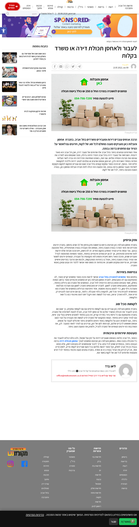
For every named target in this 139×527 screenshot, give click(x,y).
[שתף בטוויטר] (73, 66)
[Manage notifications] (132, 521)
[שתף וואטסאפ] (67, 66)
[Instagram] (10, 464)
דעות (110, 6)
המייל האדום (11, 6)
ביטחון (124, 456)
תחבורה (45, 461)
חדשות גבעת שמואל (98, 479)
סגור (113, 521)
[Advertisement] (98, 408)
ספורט (72, 465)
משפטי (90, 6)
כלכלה (124, 479)
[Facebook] (24, 464)
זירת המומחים (27, 7)
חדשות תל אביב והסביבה (125, 7)
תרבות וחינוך (39, 7)
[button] (3, 30)
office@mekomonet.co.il (68, 375)
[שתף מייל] (61, 66)
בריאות (101, 6)
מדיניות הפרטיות (35, 515)
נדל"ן (80, 6)
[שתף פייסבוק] (54, 66)
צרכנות (70, 6)
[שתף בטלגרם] (79, 66)
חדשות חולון (96, 488)
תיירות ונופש (50, 7)
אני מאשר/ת (128, 521)
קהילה (60, 6)
